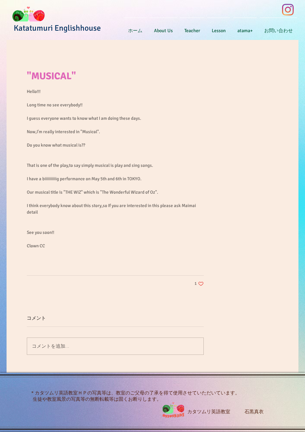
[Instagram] (288, 9)
